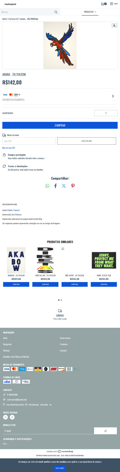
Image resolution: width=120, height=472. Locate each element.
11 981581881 (12, 394)
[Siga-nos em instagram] (5, 417)
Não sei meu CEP (8, 147)
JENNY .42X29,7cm (104, 275)
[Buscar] (55, 11)
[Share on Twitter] (64, 186)
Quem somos (65, 338)
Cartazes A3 (13, 18)
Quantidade (7, 113)
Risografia (7, 344)
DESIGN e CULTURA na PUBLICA (16, 356)
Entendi (60, 468)
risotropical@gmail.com (17, 399)
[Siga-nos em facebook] (12, 417)
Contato (63, 350)
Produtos (64, 344)
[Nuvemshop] (60, 452)
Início (4, 18)
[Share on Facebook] (55, 186)
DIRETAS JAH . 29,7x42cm (45, 275)
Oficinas (6, 350)
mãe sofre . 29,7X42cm (74, 275)
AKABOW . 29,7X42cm (16, 275)
